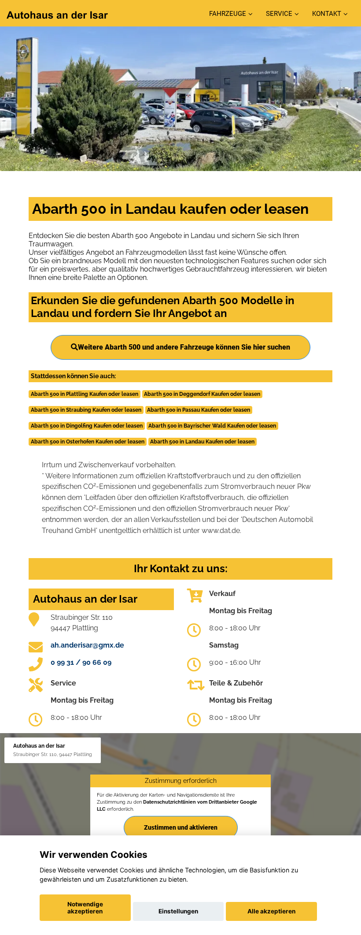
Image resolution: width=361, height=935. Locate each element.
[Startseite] (57, 14)
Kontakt (326, 14)
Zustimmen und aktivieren (180, 827)
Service (279, 14)
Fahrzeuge (227, 14)
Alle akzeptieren (271, 911)
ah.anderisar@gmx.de (87, 645)
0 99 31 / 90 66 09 (81, 662)
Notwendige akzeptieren (85, 908)
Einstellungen (178, 911)
